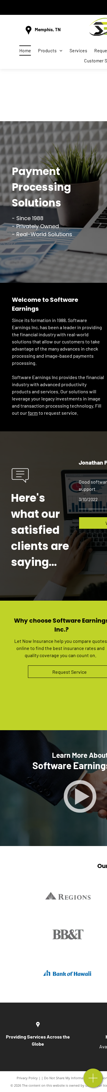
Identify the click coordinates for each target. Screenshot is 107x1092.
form (33, 413)
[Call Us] (93, 1081)
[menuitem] (25, 50)
